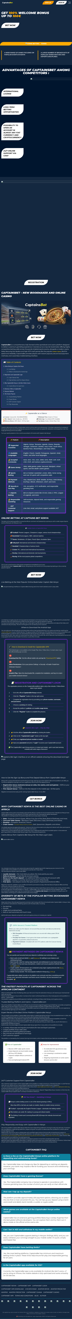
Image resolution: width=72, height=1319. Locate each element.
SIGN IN (61, 2)
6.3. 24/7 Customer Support (14, 401)
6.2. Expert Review (11, 399)
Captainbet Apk (7, 1296)
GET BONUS (36, 799)
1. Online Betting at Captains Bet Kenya (13, 366)
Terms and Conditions (24, 1296)
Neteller (18, 966)
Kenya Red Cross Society (52, 1135)
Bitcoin (61, 968)
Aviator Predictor (58, 1289)
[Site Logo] (7, 3)
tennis (43, 43)
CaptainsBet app (6, 632)
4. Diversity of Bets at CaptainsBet (12, 388)
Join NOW (36, 720)
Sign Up (48, 2)
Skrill (11, 966)
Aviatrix (25, 824)
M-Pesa (52, 971)
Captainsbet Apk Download (12, 1289)
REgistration (36, 282)
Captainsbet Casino (51, 1292)
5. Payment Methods (8, 391)
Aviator (30, 824)
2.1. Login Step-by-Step (13, 377)
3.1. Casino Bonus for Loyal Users (15, 386)
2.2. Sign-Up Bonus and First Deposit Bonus (18, 380)
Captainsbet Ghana (34, 1292)
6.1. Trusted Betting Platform (14, 396)
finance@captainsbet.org (62, 1086)
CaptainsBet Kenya (8, 1286)
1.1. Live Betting (11, 369)
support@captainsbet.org (44, 1086)
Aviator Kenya (43, 1289)
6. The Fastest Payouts (9, 394)
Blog (37, 1296)
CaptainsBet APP (24, 1286)
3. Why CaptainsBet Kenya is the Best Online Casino (16, 383)
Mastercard (37, 958)
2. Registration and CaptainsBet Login (12, 374)
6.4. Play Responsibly (12, 404)
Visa (30, 958)
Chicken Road (19, 824)
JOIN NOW (36, 1073)
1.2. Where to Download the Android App (17, 371)
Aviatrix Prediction (17, 1292)
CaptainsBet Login (39, 1286)
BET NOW (10, 25)
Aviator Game (56, 351)
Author (43, 1296)
